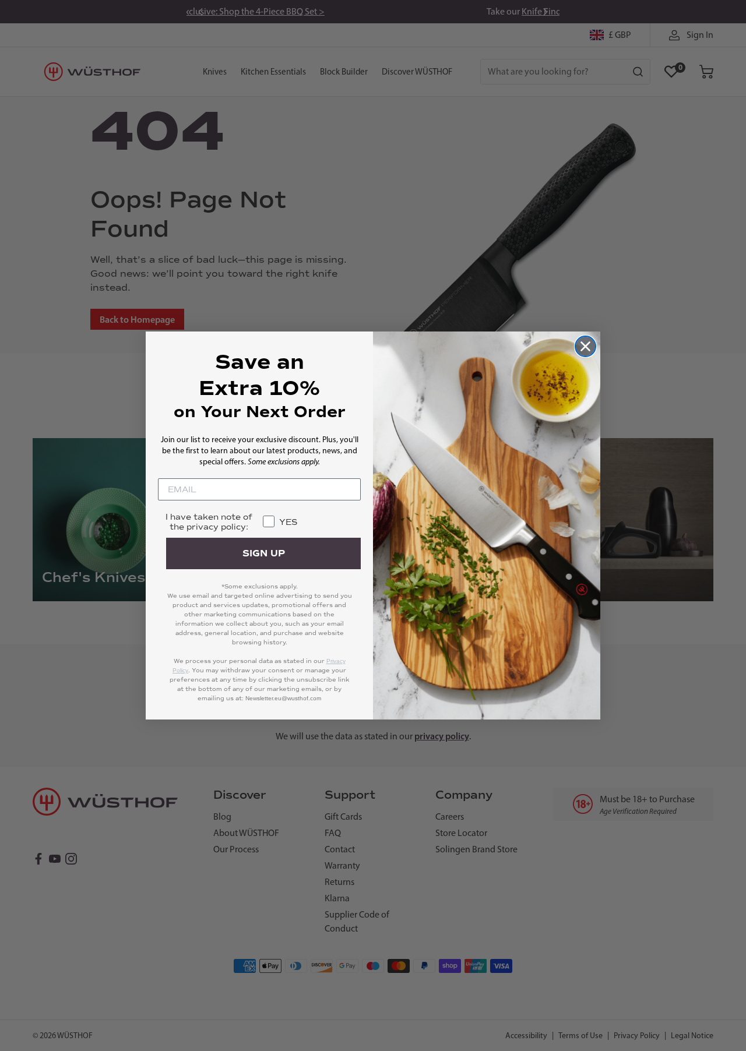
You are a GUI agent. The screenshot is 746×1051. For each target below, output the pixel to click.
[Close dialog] (585, 346)
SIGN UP (263, 553)
